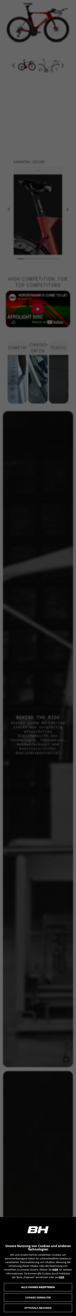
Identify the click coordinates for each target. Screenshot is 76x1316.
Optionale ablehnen (38, 1308)
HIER (55, 1269)
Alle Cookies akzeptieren (38, 1287)
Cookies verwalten (38, 1297)
